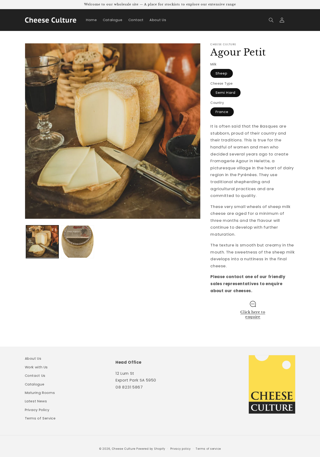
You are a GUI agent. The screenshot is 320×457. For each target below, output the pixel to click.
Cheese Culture (123, 449)
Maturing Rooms (40, 392)
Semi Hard (225, 92)
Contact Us (35, 375)
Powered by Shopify (150, 449)
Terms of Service (40, 418)
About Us (33, 358)
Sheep (221, 73)
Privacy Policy (37, 410)
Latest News (36, 401)
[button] (271, 20)
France (222, 111)
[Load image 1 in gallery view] (42, 241)
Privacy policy (180, 449)
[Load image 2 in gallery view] (77, 241)
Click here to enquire (252, 314)
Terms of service (208, 449)
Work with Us (36, 367)
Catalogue (35, 384)
